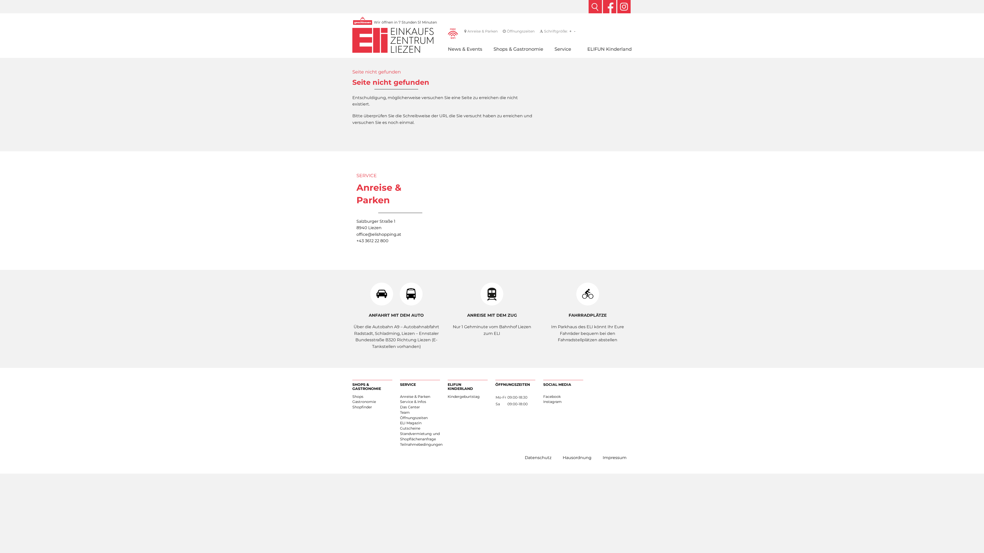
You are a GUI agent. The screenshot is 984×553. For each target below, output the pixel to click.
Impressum (615, 457)
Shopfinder (362, 407)
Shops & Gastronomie (518, 49)
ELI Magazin (411, 423)
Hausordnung (577, 457)
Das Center (410, 407)
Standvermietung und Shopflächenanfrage (420, 436)
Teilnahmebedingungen (420, 444)
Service (563, 49)
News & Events (465, 49)
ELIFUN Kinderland (609, 49)
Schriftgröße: (555, 31)
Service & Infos (413, 402)
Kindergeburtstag (464, 397)
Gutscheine (410, 428)
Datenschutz (538, 457)
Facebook (552, 397)
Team (405, 412)
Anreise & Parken (482, 31)
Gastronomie (364, 402)
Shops (357, 397)
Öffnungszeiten (520, 31)
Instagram (552, 402)
